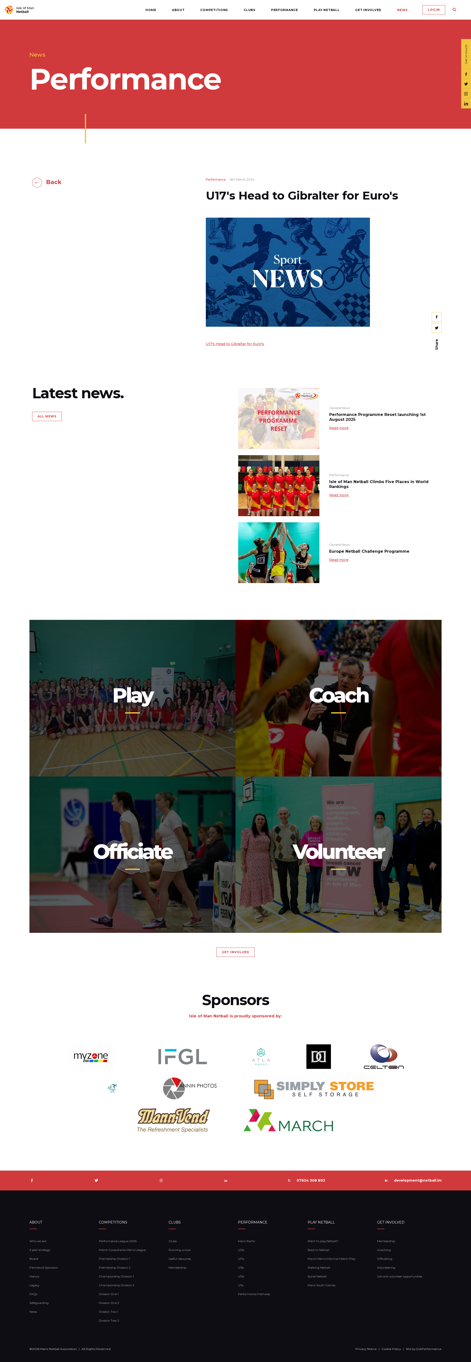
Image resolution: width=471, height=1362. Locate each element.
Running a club (180, 1250)
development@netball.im (418, 1180)
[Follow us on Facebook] (466, 74)
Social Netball (317, 1276)
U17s (241, 1259)
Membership (177, 1267)
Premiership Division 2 (115, 1267)
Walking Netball (319, 1267)
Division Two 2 (109, 1320)
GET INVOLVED (235, 952)
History (34, 1276)
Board (33, 1259)
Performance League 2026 (118, 1241)
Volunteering (386, 1267)
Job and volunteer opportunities (399, 1276)
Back (53, 182)
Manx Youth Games (321, 1285)
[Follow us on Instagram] (466, 94)
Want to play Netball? (323, 1241)
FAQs (33, 1294)
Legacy (34, 1285)
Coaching (384, 1250)
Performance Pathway (254, 1294)
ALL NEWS (47, 416)
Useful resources (180, 1259)
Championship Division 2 (116, 1285)
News (402, 10)
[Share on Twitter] (437, 328)
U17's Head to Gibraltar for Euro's (235, 344)
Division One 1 (108, 1294)
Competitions (214, 10)
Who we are (37, 1241)
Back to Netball (318, 1250)
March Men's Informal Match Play (331, 1259)
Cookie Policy (391, 1349)
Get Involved (368, 10)
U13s (241, 1276)
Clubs (249, 10)
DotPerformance (429, 1349)
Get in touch (466, 54)
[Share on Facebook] (437, 317)
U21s (241, 1250)
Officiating (384, 1259)
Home (150, 10)
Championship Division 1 (116, 1276)
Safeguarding (39, 1303)
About (178, 10)
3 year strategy (39, 1250)
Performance (284, 10)
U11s (240, 1285)
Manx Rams (246, 1241)
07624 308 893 (311, 1180)
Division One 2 (109, 1303)
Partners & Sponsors (43, 1267)
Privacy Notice (366, 1349)
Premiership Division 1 (114, 1259)
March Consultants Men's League (122, 1250)
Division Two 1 (108, 1311)
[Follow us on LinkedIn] (466, 104)
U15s (241, 1267)
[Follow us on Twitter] (466, 84)
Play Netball (327, 10)
